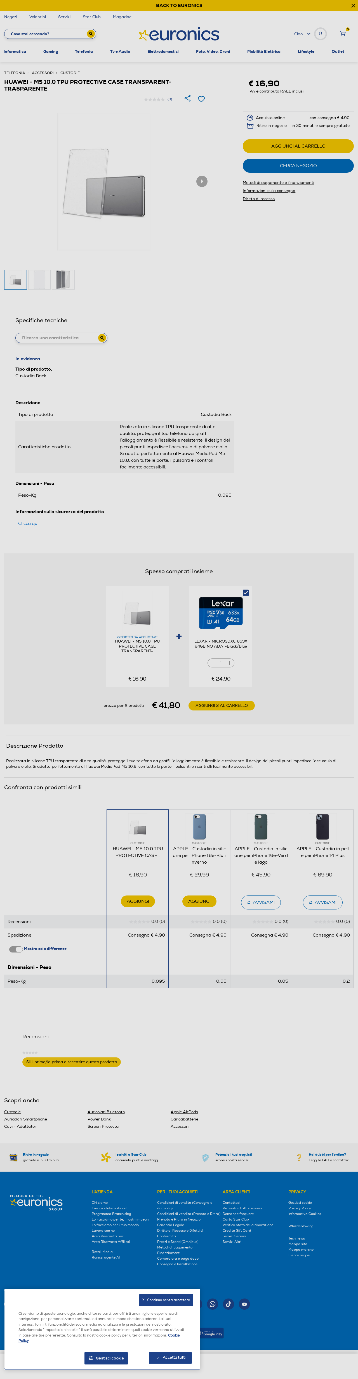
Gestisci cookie (110, 1358)
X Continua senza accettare (166, 1300)
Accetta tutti (174, 1357)
